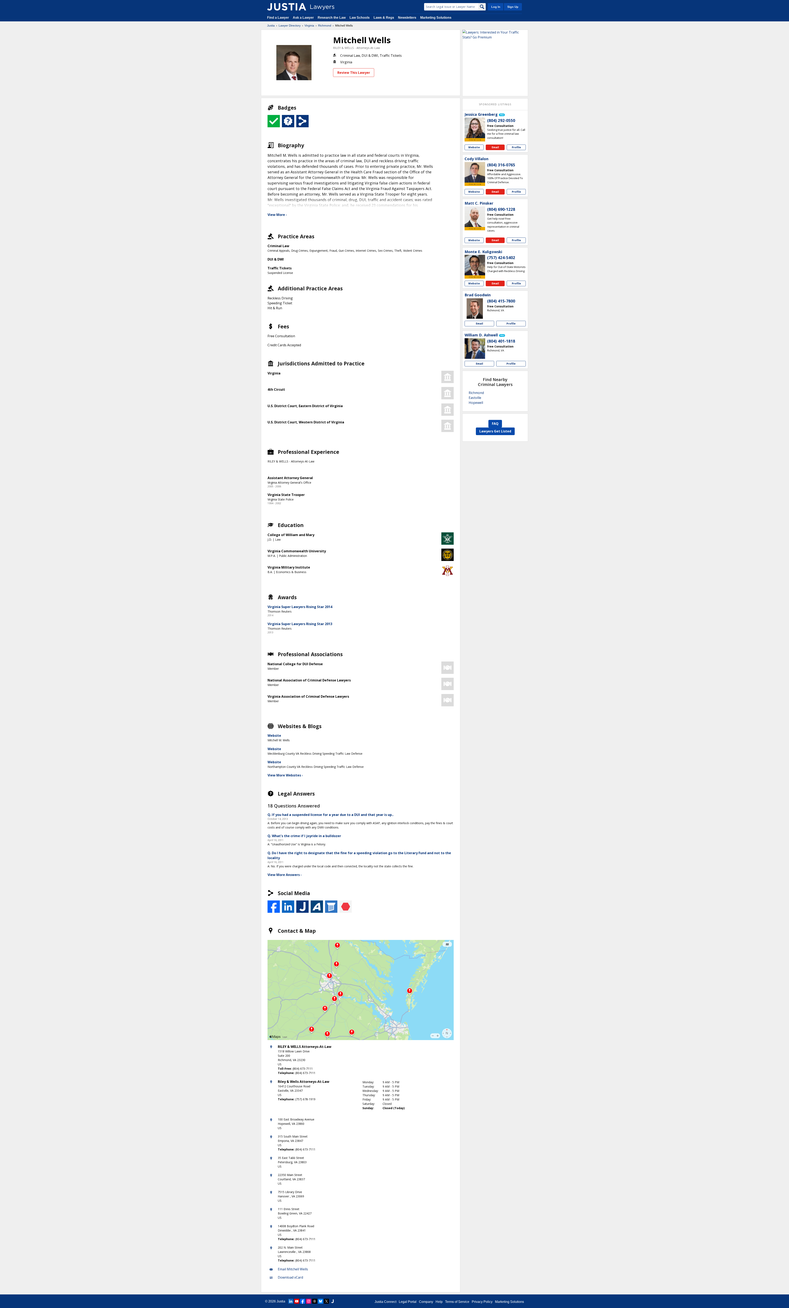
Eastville (475, 397)
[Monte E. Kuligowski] (475, 265)
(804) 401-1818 (501, 341)
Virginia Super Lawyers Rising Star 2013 (300, 624)
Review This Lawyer (353, 72)
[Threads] (314, 1301)
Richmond (324, 25)
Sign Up (512, 6)
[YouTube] (296, 1301)
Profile (516, 147)
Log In (495, 6)
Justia (271, 25)
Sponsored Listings (495, 104)
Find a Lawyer (278, 17)
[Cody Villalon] (475, 172)
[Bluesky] (320, 1301)
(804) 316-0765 (501, 165)
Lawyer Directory (290, 25)
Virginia (309, 25)
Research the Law (332, 17)
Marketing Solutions (435, 17)
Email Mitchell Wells (293, 1269)
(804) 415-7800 (501, 301)
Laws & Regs (384, 17)
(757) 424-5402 (501, 257)
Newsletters (407, 17)
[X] (326, 1301)
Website (274, 735)
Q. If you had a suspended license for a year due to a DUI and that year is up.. (330, 814)
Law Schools (360, 17)
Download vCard (290, 1277)
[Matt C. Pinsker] (475, 216)
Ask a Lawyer (304, 17)
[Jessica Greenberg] (475, 128)
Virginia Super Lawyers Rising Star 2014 (300, 607)
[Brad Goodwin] (475, 308)
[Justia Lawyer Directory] (286, 6)
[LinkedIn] (290, 1301)
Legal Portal (407, 1301)
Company (426, 1301)
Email (495, 147)
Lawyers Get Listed (495, 431)
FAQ (495, 423)
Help (439, 1301)
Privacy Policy (482, 1301)
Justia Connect (385, 1301)
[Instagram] (308, 1301)
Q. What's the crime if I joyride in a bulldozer (304, 836)
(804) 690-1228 (501, 209)
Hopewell (476, 402)
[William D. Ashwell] (475, 348)
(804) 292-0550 (501, 120)
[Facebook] (302, 1301)
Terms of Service (457, 1301)
